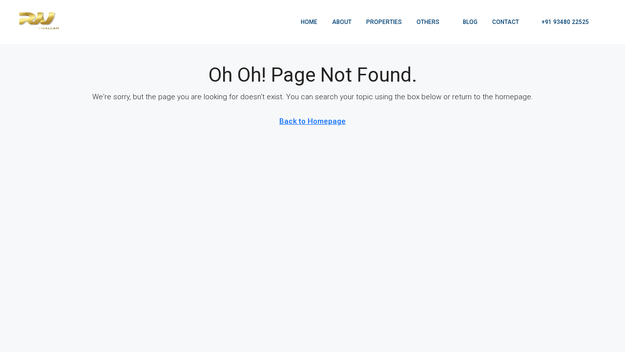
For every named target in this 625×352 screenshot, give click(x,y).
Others (428, 22)
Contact (505, 22)
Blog (470, 22)
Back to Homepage (312, 121)
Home (309, 22)
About (342, 22)
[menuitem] (560, 22)
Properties (384, 22)
